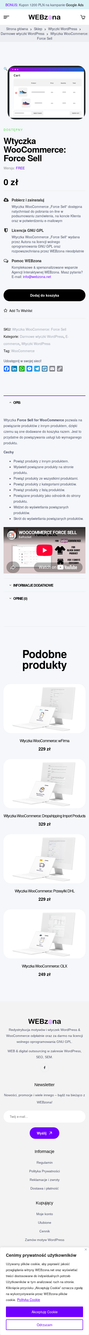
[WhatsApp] (22, 369)
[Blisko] (86, 1249)
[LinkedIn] (14, 369)
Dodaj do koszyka (44, 295)
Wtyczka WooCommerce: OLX (44, 966)
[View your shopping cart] (82, 17)
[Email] (52, 369)
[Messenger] (29, 369)
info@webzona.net (37, 276)
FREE (20, 168)
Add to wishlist (20, 310)
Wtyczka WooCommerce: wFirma (44, 740)
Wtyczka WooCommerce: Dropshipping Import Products (44, 815)
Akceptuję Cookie (45, 1311)
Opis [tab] (16, 402)
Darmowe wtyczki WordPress (22, 33)
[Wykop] (44, 369)
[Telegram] (37, 369)
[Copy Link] (60, 369)
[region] (44, 1291)
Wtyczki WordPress (62, 28)
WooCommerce (23, 350)
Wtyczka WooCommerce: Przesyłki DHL (45, 891)
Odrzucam (44, 1324)
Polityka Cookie (28, 1299)
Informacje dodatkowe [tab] (33, 585)
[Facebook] (6, 369)
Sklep (38, 28)
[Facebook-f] (44, 1067)
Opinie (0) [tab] (20, 598)
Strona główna (17, 28)
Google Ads (75, 4)
